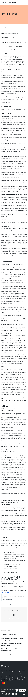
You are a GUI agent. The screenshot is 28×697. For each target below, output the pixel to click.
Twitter (9, 694)
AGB (7, 689)
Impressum (3, 691)
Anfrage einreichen (19, 625)
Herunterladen (9, 599)
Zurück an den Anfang (7, 630)
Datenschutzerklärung (13, 689)
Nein (17, 615)
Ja (10, 615)
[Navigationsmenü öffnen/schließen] (24, 2)
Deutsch (23, 666)
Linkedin (16, 694)
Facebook (2, 694)
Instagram (6, 694)
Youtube (13, 694)
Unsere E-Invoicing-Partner (8, 654)
